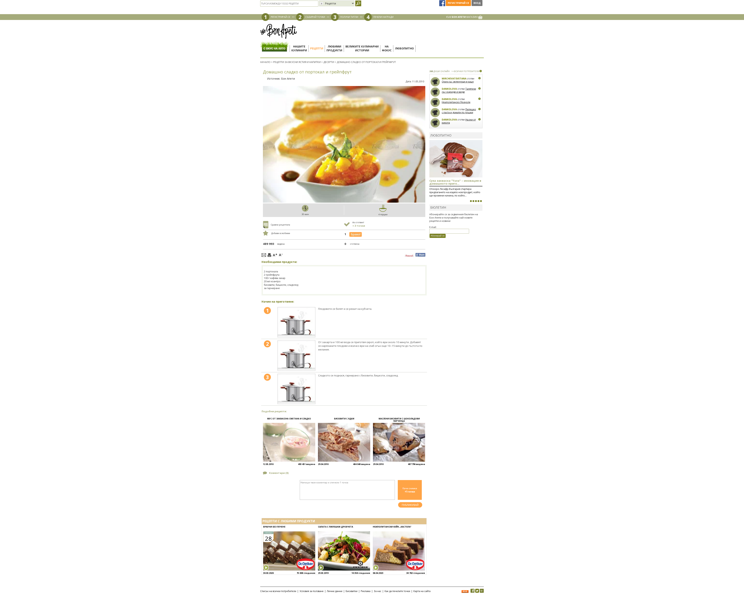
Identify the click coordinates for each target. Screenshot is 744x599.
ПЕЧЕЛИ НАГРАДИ (383, 17)
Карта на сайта (422, 591)
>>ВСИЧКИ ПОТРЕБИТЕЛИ (465, 71)
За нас (377, 591)
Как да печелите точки (397, 591)
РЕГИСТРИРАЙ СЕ (280, 17)
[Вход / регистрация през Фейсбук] (442, 3)
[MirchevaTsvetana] (435, 82)
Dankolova (449, 88)
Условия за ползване (312, 591)
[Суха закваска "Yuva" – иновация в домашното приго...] (471, 201)
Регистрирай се (458, 3)
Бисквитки (351, 591)
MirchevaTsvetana (454, 78)
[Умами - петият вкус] (478, 201)
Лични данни (334, 591)
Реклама (365, 591)
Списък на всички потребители (278, 591)
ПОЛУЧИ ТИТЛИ (349, 17)
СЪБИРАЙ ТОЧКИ (315, 17)
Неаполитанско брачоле (456, 102)
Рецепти (316, 48)
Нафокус (387, 48)
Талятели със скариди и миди (459, 90)
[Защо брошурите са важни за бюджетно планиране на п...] (481, 201)
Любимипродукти (334, 48)
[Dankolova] (435, 92)
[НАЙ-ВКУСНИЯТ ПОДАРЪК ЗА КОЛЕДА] (476, 201)
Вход (477, 3)
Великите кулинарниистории (362, 48)
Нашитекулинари (299, 48)
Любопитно (404, 48)
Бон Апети (288, 78)
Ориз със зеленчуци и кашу (458, 81)
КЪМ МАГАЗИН (462, 17)
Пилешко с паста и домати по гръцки (459, 111)
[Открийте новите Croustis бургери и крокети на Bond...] (473, 201)
